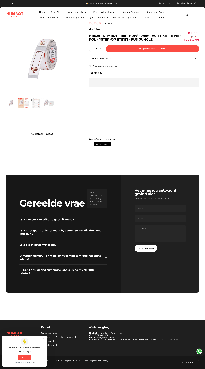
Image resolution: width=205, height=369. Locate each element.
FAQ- (92, 198)
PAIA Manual (47, 341)
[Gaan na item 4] (48, 103)
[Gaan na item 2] (23, 103)
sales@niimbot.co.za (105, 337)
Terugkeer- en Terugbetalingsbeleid (59, 337)
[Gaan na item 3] (36, 103)
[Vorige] (73, 3)
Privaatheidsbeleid (50, 345)
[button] (95, 23)
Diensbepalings (49, 333)
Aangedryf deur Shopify (98, 361)
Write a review (102, 144)
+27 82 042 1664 (100, 335)
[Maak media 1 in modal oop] (42, 59)
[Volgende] (131, 3)
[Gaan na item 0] (11, 103)
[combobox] (166, 3)
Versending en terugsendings (105, 66)
